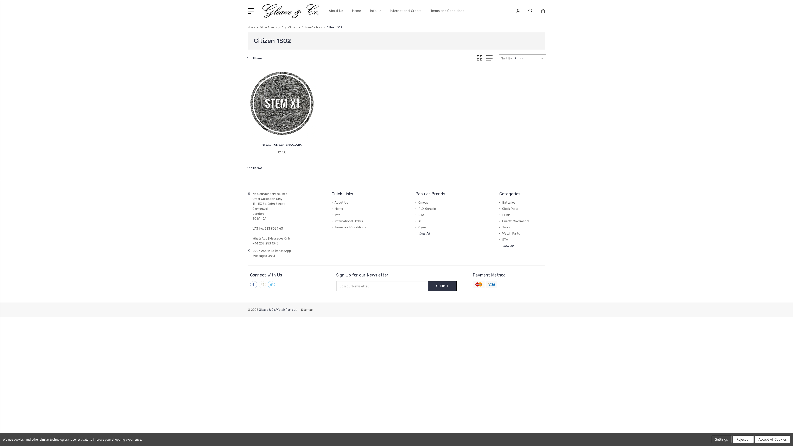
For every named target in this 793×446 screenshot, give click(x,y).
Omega (423, 202)
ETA (421, 215)
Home (356, 11)
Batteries (508, 202)
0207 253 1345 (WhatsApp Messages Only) (272, 253)
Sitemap (307, 310)
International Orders (405, 11)
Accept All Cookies (773, 439)
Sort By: (507, 58)
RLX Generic (427, 209)
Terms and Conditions (447, 11)
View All (424, 233)
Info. (373, 11)
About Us (336, 11)
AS (420, 221)
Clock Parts (510, 209)
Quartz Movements (515, 221)
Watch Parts (511, 233)
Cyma (422, 227)
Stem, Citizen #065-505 (282, 145)
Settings (721, 439)
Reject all (743, 439)
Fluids (506, 215)
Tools (506, 227)
